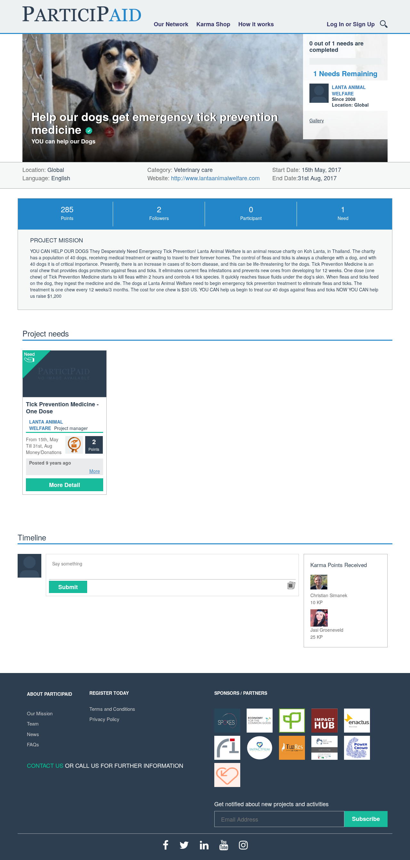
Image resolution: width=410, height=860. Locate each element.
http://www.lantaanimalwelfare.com (215, 178)
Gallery (316, 120)
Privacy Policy (104, 719)
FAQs (33, 744)
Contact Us (45, 765)
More (94, 471)
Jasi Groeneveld (326, 630)
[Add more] (291, 585)
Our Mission (40, 713)
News (33, 734)
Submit (68, 587)
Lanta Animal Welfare (349, 90)
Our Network (171, 24)
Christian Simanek (328, 595)
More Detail (64, 485)
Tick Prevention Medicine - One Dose (62, 407)
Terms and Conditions (112, 708)
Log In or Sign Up (351, 24)
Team (33, 723)
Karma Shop (213, 24)
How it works (256, 24)
